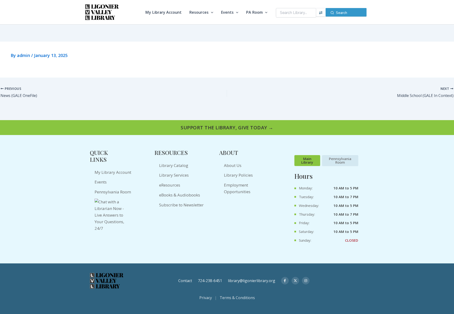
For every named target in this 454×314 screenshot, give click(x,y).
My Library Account (163, 12)
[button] (211, 12)
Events (227, 12)
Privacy (205, 297)
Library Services (174, 175)
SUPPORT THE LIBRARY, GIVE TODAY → (227, 127)
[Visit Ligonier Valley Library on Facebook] (285, 280)
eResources (169, 185)
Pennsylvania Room (113, 192)
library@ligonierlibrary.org (251, 280)
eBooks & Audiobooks (179, 195)
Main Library (307, 160)
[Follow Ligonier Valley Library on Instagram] (306, 280)
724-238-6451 (210, 280)
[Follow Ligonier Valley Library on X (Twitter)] (295, 280)
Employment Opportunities (237, 188)
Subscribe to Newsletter (181, 205)
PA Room (254, 12)
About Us (232, 165)
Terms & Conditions (237, 297)
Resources (199, 12)
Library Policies (238, 175)
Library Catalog (173, 165)
